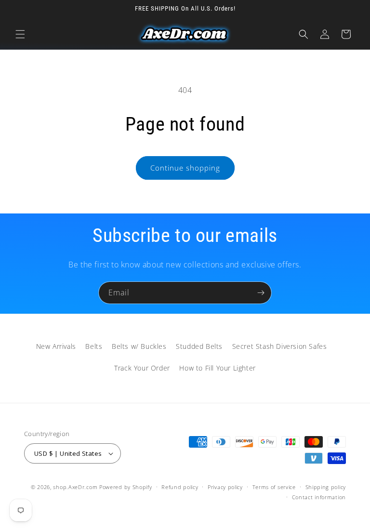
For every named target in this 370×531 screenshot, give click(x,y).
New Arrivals (56, 346)
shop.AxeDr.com (75, 487)
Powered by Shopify (125, 487)
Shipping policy (325, 487)
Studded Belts (199, 346)
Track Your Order (142, 367)
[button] (20, 34)
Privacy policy (225, 487)
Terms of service (274, 487)
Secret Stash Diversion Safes (279, 346)
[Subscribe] (260, 292)
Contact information (319, 497)
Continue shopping (185, 168)
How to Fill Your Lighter (217, 367)
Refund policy (179, 487)
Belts (93, 346)
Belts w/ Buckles (139, 346)
